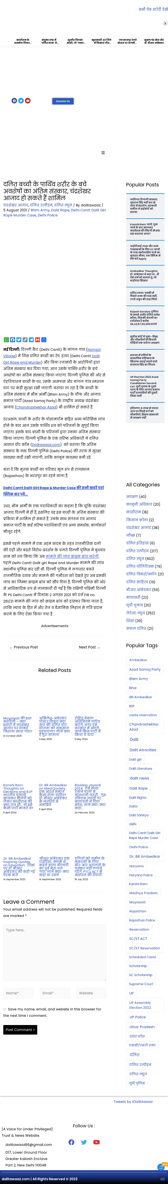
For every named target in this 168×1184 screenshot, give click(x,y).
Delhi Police (48, 215)
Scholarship (138, 966)
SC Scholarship (140, 975)
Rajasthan (137, 911)
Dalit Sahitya (139, 815)
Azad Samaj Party (145, 669)
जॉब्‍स (130, 535)
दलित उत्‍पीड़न (41, 205)
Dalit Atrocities (143, 750)
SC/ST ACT (138, 938)
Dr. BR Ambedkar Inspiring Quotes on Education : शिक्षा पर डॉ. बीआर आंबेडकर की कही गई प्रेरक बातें (19, 866)
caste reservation (143, 715)
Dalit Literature (140, 768)
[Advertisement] (84, 72)
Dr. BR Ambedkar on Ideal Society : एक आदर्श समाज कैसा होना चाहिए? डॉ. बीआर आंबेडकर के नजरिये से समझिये (53, 795)
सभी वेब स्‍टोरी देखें (153, 9)
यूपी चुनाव (134, 605)
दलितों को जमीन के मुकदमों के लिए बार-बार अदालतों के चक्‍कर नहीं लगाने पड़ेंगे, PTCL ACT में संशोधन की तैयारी (90, 866)
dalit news (139, 778)
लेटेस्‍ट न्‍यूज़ (135, 613)
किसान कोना (137, 520)
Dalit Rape (60, 210)
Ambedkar (138, 660)
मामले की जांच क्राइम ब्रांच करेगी (72, 556)
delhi (132, 824)
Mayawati (137, 902)
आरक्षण (132, 496)
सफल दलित (136, 628)
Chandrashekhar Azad (36, 407)
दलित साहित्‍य (137, 582)
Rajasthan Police (142, 920)
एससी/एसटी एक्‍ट (142, 1045)
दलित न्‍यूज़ (63, 205)
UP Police (138, 1017)
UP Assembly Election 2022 (140, 1005)
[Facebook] (14, 100)
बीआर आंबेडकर (138, 589)
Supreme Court (141, 984)
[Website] (91, 993)
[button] (63, 101)
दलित (134, 1055)
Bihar (133, 688)
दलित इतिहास (137, 543)
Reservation (139, 929)
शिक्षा (130, 620)
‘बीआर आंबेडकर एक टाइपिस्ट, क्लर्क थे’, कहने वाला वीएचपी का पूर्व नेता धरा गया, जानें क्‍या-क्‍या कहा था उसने (54, 866)
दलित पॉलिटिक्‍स (140, 566)
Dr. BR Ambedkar (144, 856)
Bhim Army (40, 210)
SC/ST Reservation (144, 948)
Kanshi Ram (138, 884)
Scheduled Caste (142, 957)
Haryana (136, 866)
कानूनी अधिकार (139, 504)
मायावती (133, 597)
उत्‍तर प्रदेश (137, 1036)
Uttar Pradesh (142, 1026)
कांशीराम (133, 512)
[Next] (165, 23)
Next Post (89, 647)
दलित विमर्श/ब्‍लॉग (141, 574)
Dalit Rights (138, 797)
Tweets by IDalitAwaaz (133, 1101)
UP (131, 993)
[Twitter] (21, 100)
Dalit (134, 739)
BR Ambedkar (140, 697)
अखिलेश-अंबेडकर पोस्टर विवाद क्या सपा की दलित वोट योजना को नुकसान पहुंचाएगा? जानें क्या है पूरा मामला (54, 726)
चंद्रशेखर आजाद (15, 205)
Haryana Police (141, 875)
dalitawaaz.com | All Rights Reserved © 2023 (39, 1179)
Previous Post (23, 647)
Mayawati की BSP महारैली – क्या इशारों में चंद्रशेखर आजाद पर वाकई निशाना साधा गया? (17, 725)
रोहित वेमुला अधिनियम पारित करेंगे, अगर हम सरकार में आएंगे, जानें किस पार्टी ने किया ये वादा (88, 726)
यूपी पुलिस (137, 1083)
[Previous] (3, 23)
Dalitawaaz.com (46, 444)
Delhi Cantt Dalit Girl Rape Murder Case (144, 835)
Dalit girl (135, 759)
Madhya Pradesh (143, 893)
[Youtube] (28, 100)
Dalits (133, 806)
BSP (132, 706)
